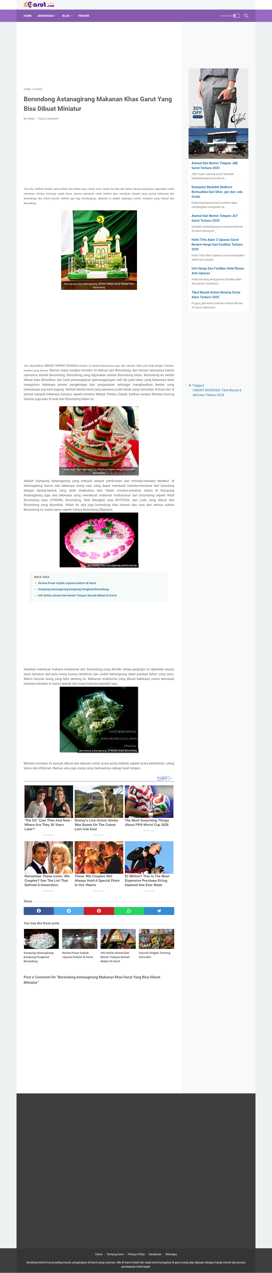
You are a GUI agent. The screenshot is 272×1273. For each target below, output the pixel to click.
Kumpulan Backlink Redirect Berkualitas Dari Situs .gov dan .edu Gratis (217, 192)
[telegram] (159, 911)
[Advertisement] (99, 54)
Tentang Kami (115, 1254)
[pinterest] (99, 911)
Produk (83, 15)
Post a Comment (48, 118)
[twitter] (69, 911)
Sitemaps (171, 1254)
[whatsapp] (129, 911)
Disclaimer (155, 1254)
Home (28, 15)
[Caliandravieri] (218, 99)
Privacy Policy (136, 1254)
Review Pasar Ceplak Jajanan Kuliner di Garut (67, 583)
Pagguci (198, 385)
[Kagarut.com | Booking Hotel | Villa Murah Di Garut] (41, 5)
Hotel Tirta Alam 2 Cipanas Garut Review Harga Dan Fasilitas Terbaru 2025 (217, 244)
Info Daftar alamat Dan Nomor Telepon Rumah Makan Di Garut (77, 595)
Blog (66, 15)
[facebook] (39, 911)
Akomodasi (46, 15)
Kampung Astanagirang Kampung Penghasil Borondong (73, 589)
